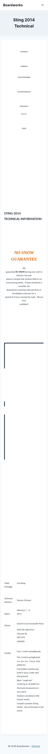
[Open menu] (42, 5)
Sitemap (35, 746)
